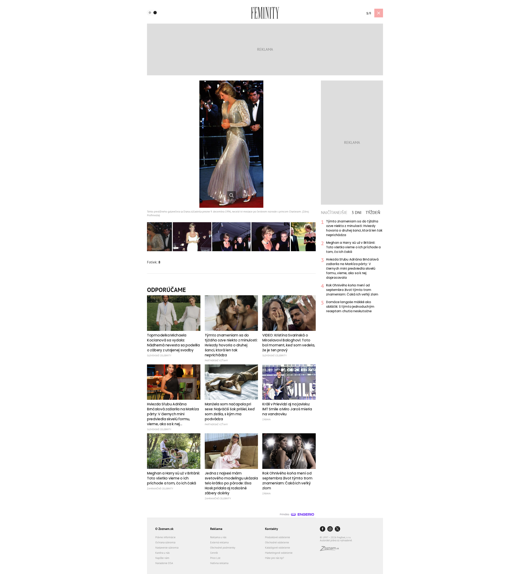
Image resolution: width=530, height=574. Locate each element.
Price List (215, 558)
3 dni (356, 212)
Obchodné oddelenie (277, 542)
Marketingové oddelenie (279, 553)
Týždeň (373, 212)
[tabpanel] (352, 266)
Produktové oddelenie (277, 537)
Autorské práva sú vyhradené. (336, 540)
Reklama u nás (218, 537)
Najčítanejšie (334, 212)
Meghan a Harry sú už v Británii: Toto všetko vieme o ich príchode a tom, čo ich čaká (353, 247)
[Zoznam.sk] (331, 549)
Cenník (214, 553)
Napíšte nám (162, 558)
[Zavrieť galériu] (378, 13)
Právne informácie (165, 537)
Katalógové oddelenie (277, 547)
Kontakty (271, 529)
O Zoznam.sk (164, 529)
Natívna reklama (219, 563)
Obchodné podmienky (222, 547)
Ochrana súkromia (165, 542)
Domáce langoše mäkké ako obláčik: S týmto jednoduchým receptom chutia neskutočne (350, 306)
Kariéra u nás (162, 553)
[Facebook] (322, 529)
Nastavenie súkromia (166, 547)
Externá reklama (219, 542)
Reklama (216, 529)
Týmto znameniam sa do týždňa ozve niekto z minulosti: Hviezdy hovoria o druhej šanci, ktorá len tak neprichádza (354, 228)
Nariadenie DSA (164, 563)
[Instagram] (330, 529)
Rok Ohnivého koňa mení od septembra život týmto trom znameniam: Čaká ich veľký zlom (352, 290)
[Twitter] (337, 529)
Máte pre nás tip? (274, 558)
